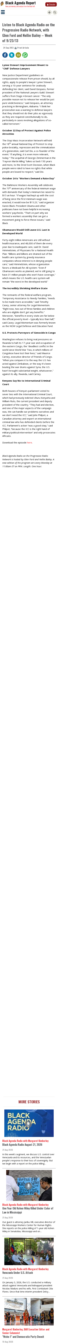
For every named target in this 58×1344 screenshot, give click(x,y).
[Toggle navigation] (3, 12)
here (29, 442)
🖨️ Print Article (21, 47)
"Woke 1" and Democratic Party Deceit (23, 1337)
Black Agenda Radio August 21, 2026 (22, 1145)
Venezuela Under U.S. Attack (17, 1273)
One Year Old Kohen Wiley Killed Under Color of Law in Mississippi (27, 1210)
